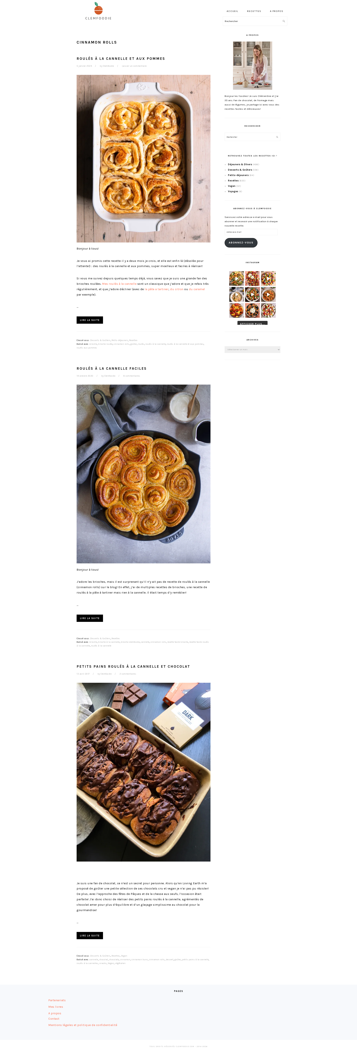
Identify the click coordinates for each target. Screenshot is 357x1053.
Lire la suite (90, 320)
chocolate (114, 959)
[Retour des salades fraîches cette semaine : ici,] (268, 278)
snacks (103, 963)
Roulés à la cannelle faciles (112, 368)
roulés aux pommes (87, 348)
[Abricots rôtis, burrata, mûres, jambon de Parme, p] (252, 310)
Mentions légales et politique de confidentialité (82, 1025)
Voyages (233, 191)
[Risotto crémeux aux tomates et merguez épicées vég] (268, 294)
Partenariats (57, 1000)
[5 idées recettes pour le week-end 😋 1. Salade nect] (236, 310)
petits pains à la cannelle (195, 959)
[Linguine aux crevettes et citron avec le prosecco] (236, 294)
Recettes (133, 340)
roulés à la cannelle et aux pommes (185, 344)
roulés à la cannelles (87, 963)
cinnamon (125, 959)
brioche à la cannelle (109, 642)
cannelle (145, 642)
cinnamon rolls (121, 344)
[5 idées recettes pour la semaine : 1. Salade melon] (252, 278)
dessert (169, 959)
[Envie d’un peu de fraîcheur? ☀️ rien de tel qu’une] (268, 310)
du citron (177, 289)
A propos (54, 1013)
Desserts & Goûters (100, 340)
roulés (141, 344)
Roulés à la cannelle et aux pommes (121, 58)
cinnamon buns (139, 959)
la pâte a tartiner (156, 289)
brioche (93, 344)
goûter (133, 344)
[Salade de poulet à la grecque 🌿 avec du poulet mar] (252, 294)
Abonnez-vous (241, 242)
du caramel (197, 289)
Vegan (124, 956)
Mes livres (55, 1006)
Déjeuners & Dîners (240, 164)
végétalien (120, 963)
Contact (54, 1018)
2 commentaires (128, 674)
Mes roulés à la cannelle (119, 284)
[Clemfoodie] (99, 22)
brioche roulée (105, 344)
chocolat (103, 959)
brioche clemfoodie (130, 642)
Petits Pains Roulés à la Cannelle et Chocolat (133, 666)
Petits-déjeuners (120, 340)
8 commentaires (131, 376)
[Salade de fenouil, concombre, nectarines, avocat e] (236, 278)
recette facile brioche (177, 642)
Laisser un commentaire (134, 66)
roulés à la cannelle (155, 344)
